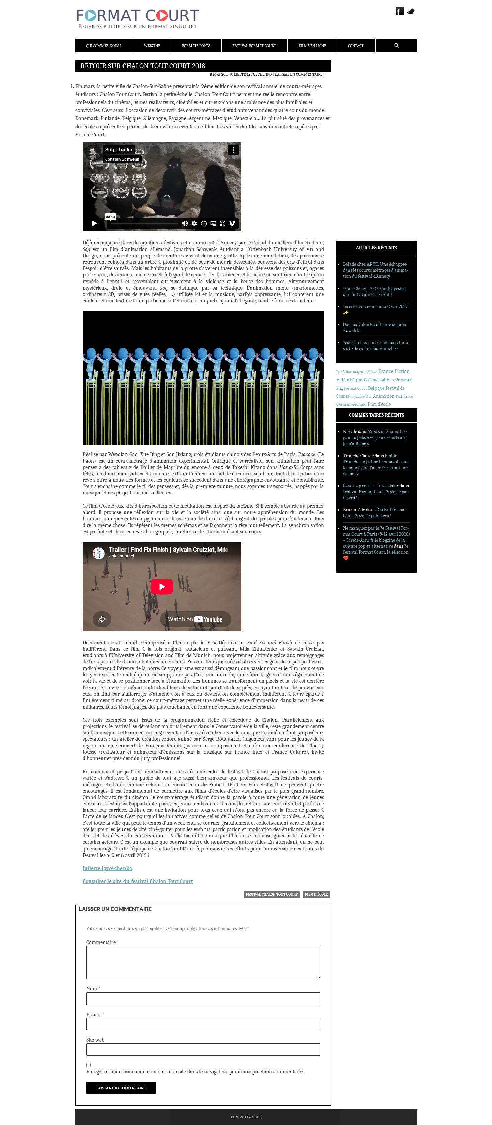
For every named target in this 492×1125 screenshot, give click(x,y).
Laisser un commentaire (298, 74)
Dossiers (353, 145)
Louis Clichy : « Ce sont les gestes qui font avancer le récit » (374, 291)
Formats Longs (196, 45)
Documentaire (376, 379)
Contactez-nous (246, 1117)
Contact (356, 45)
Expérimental (401, 380)
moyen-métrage (365, 372)
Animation (383, 396)
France (385, 371)
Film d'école (316, 894)
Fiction (402, 371)
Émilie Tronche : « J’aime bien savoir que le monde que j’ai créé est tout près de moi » (376, 465)
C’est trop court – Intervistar (371, 486)
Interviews (356, 154)
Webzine (152, 45)
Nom (93, 989)
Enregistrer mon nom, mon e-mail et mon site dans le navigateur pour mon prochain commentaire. (195, 1072)
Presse (351, 98)
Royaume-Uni (361, 396)
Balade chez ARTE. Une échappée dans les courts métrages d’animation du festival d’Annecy (375, 270)
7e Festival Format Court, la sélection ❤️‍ (376, 552)
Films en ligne (312, 45)
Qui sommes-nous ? (104, 45)
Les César (344, 371)
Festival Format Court (254, 45)
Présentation (358, 81)
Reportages (356, 163)
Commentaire (101, 942)
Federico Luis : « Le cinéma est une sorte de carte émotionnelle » (376, 345)
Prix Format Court (351, 388)
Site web (95, 1040)
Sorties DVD (357, 171)
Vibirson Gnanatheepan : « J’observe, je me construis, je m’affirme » (375, 438)
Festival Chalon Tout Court (272, 894)
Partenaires (357, 107)
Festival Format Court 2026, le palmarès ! (374, 513)
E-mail (95, 1015)
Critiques (355, 137)
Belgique (376, 388)
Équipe (352, 90)
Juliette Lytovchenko (251, 74)
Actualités (356, 128)
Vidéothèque (349, 380)
